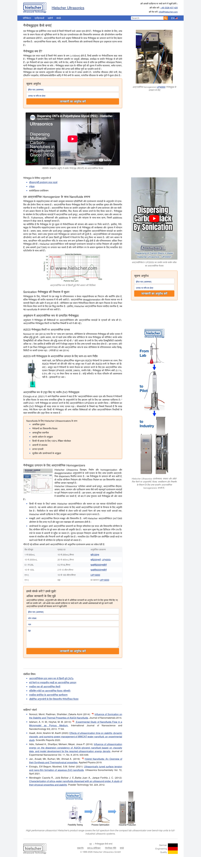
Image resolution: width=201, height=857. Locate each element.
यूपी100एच (94, 554)
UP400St (161, 86)
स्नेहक (32, 186)
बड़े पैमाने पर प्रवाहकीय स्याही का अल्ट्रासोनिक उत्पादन (52, 682)
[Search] (165, 18)
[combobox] (147, 18)
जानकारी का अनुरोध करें (73, 101)
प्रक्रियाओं (39, 18)
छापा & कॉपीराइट (94, 847)
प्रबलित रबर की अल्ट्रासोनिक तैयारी (44, 686)
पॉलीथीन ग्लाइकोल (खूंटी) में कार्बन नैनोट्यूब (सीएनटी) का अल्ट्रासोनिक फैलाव (72, 168)
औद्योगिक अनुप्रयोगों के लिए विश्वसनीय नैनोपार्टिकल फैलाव (53, 699)
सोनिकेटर (27, 18)
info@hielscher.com (168, 11)
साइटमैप (80, 847)
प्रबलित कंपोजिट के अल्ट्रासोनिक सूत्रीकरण (48, 694)
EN (173, 18)
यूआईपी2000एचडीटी (98, 564)
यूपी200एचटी (95, 559)
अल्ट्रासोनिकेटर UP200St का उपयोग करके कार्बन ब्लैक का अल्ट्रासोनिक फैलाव (154, 264)
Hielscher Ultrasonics (68, 7)
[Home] (34, 7)
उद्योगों (50, 18)
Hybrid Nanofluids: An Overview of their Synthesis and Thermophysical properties (75, 760)
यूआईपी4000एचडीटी (98, 569)
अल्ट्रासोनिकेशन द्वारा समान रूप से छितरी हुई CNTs (51, 678)
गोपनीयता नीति (110, 847)
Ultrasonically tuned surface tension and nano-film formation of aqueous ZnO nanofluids (75, 768)
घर (90, 843)
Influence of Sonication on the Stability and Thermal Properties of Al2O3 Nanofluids (75, 716)
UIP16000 (95, 574)
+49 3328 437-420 (169, 7)
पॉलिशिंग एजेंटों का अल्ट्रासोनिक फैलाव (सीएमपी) (49, 690)
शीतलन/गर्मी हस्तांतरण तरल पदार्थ (43, 182)
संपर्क (58, 18)
